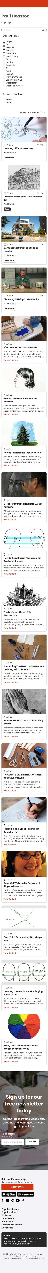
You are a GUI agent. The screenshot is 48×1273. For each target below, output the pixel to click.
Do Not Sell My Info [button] (29, 1256)
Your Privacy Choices (32, 1258)
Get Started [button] (17, 1187)
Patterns (6, 1215)
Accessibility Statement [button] (12, 1258)
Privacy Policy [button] (14, 1256)
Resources (7, 1221)
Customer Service (11, 1224)
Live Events (7, 1218)
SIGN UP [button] (32, 1142)
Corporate (7, 1227)
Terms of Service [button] (36, 1254)
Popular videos (9, 1212)
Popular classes (10, 1209)
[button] (43, 30)
